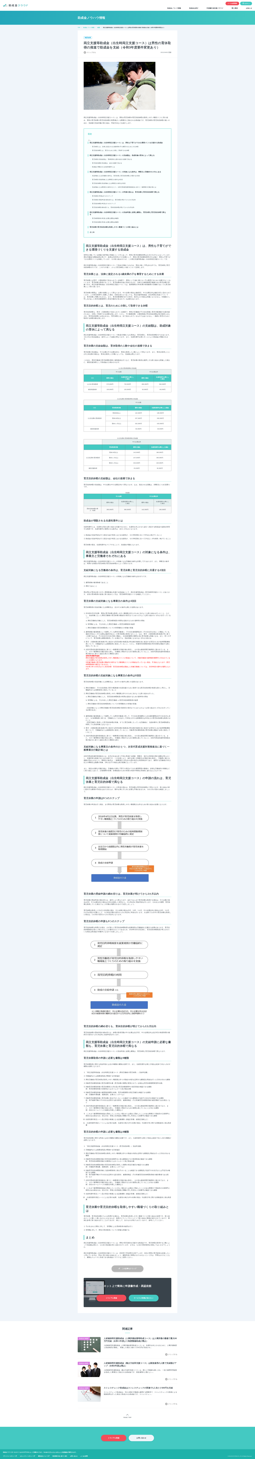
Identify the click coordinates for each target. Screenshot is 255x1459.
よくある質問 (84, 1456)
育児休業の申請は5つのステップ (102, 196)
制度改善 (88, 37)
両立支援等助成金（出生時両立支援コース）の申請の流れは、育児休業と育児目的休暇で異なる (124, 192)
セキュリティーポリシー (27, 1456)
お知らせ (249, 8)
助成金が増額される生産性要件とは (103, 167)
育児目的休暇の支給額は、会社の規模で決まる (107, 163)
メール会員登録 (232, 3)
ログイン (247, 3)
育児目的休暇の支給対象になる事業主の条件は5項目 (109, 183)
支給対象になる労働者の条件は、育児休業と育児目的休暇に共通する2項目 (116, 176)
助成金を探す (193, 8)
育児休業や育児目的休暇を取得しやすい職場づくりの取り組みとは (114, 227)
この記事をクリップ (128, 1268)
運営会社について (43, 1456)
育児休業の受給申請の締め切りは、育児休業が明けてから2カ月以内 (114, 200)
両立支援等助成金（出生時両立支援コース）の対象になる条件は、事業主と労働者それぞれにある (125, 172)
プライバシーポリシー (55, 1452)
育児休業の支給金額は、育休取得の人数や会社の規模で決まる (112, 159)
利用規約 (64, 1452)
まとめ (92, 232)
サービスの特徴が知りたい (143, 1298)
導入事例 (235, 8)
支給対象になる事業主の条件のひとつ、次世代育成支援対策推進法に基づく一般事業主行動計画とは (124, 187)
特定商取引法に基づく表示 (59, 1456)
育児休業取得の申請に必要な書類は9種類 (105, 218)
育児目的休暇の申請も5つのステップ (104, 203)
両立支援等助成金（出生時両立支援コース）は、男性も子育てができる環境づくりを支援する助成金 (126, 143)
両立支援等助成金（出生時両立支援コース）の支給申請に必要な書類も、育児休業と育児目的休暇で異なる (128, 213)
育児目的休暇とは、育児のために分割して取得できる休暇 (110, 150)
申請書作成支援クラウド (215, 8)
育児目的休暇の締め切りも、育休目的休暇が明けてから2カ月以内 (113, 207)
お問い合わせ (141, 1438)
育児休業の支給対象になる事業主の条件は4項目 (107, 179)
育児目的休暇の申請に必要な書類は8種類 (105, 222)
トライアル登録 (111, 1298)
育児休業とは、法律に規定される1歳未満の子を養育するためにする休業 (115, 146)
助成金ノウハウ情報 (174, 8)
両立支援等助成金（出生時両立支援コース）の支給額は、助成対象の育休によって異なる (122, 155)
